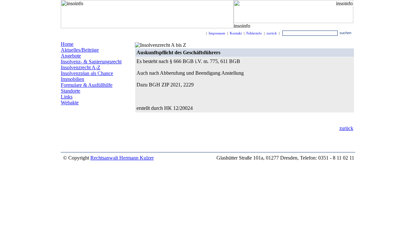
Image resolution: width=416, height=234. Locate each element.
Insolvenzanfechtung (90, 140)
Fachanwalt (71, 124)
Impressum (217, 33)
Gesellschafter (80, 146)
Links (66, 96)
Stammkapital (98, 124)
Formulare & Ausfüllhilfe (86, 85)
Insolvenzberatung (77, 131)
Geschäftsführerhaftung (86, 119)
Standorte (70, 91)
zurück (271, 33)
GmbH (103, 131)
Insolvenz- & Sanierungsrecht (91, 61)
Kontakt (236, 33)
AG (117, 130)
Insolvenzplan (78, 114)
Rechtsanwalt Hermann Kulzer (122, 158)
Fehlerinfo (254, 33)
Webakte (70, 102)
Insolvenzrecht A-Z (80, 67)
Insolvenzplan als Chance (87, 73)
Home (67, 44)
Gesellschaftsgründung (79, 136)
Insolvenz (108, 115)
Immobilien (72, 79)
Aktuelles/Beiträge (80, 50)
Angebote (71, 55)
